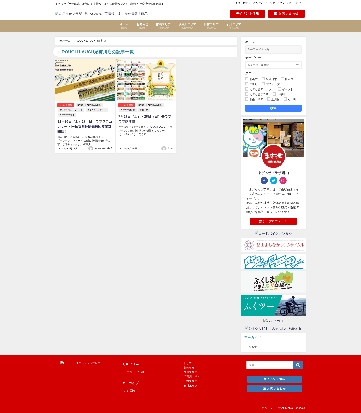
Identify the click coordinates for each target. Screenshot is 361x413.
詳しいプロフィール (273, 221)
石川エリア (190, 385)
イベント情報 (249, 13)
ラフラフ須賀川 (67, 115)
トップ (188, 363)
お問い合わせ (288, 13)
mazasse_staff (103, 148)
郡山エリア (190, 372)
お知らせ (189, 367)
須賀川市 (144, 110)
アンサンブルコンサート (71, 110)
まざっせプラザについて (249, 3)
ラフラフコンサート (96, 110)
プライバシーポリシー (292, 3)
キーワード (253, 41)
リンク (271, 3)
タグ (248, 73)
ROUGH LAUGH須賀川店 (89, 105)
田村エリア (190, 381)
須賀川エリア (192, 376)
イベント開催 (66, 105)
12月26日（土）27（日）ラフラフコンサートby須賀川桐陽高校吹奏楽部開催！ (84, 126)
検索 (273, 108)
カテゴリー (253, 57)
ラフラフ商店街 (128, 110)
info (170, 148)
